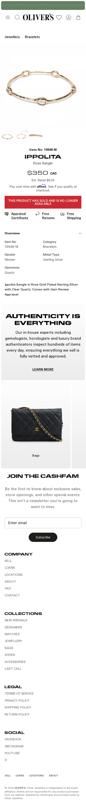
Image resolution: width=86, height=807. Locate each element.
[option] (43, 86)
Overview (12, 233)
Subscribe (43, 537)
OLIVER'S (20, 788)
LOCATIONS (13, 575)
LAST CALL (13, 669)
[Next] (79, 5)
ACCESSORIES (15, 662)
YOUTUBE (12, 753)
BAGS (9, 648)
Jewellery (12, 37)
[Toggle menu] (8, 17)
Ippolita (42, 156)
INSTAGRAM (14, 746)
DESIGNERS (13, 627)
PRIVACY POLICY (17, 700)
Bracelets (32, 37)
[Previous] (7, 5)
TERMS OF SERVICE (19, 693)
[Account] (68, 17)
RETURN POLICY (17, 714)
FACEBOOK (13, 739)
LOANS (10, 568)
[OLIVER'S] (38, 17)
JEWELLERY (13, 641)
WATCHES (12, 634)
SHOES (10, 655)
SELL (8, 561)
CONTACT (12, 595)
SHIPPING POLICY (18, 707)
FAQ (8, 588)
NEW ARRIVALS (16, 620)
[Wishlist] (59, 17)
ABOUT (10, 581)
